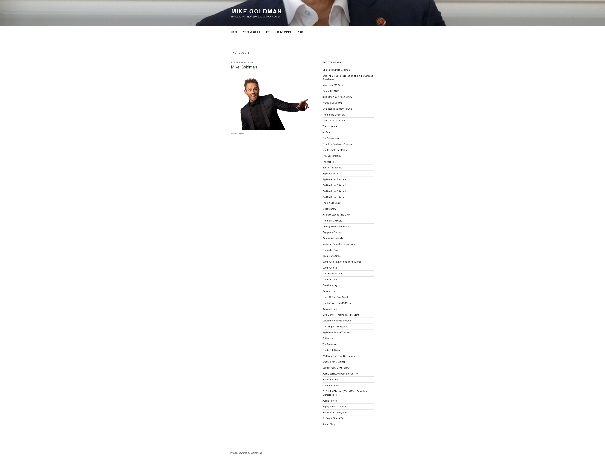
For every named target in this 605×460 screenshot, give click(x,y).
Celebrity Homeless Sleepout (337, 320)
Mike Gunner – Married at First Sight (341, 314)
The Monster (329, 161)
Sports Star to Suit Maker (335, 149)
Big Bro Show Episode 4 (334, 179)
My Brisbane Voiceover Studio (337, 108)
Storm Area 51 (330, 267)
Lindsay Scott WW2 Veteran (336, 226)
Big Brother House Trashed (336, 332)
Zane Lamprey (330, 285)
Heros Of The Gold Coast (335, 297)
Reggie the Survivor (332, 232)
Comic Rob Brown (331, 350)
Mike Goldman (256, 11)
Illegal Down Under (332, 255)
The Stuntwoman (331, 138)
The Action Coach (331, 250)
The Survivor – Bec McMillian (337, 302)
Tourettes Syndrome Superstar (338, 144)
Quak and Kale (330, 291)
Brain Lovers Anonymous (335, 412)
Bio (268, 31)
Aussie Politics (330, 400)
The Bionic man (330, 279)
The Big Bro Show (331, 202)
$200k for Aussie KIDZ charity (337, 96)
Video (300, 31)
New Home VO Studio (333, 85)
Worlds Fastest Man (333, 102)
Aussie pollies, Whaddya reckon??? (340, 373)
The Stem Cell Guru (332, 220)
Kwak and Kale (330, 308)
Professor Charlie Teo (333, 418)
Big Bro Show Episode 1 (334, 197)
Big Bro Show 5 (330, 173)
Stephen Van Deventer (334, 361)
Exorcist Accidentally (333, 238)
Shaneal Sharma (331, 379)
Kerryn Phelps (330, 424)
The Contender (330, 126)
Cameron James (331, 385)
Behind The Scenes (332, 167)
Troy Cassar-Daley (332, 155)
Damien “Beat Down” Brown (336, 367)
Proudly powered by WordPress (246, 452)
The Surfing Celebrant (334, 114)
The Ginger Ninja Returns (335, 326)
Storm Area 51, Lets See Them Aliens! (342, 261)
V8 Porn (327, 132)
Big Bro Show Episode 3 (334, 185)
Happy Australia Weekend (335, 406)
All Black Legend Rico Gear (336, 214)
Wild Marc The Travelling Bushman (340, 356)
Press (234, 31)
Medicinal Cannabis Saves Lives (339, 244)
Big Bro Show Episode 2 (334, 191)
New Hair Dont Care (333, 273)
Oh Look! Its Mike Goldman (336, 69)
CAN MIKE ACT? (331, 91)
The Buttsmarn (330, 344)
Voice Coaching (251, 31)
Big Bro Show (329, 208)
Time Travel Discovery (334, 120)
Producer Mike (283, 31)
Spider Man (328, 338)
